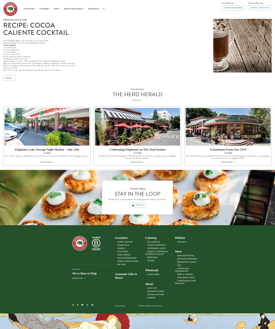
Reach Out (78, 278)
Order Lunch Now (260, 8)
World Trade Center (127, 261)
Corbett (121, 248)
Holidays (181, 242)
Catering (44, 9)
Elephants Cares (155, 291)
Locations (29, 9)
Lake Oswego (124, 255)
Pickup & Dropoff (156, 245)
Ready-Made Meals (73, 9)
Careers (151, 298)
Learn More (153, 274)
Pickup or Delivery (233, 8)
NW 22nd (121, 264)
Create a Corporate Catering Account (156, 252)
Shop (56, 9)
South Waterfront (127, 258)
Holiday (180, 237)
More (178, 251)
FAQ (179, 265)
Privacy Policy (120, 306)
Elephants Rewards (187, 259)
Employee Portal (185, 255)
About (149, 284)
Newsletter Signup (186, 262)
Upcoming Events (186, 277)
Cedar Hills (123, 245)
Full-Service (153, 242)
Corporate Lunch (156, 248)
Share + (9, 78)
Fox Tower (122, 251)
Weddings (152, 257)
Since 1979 (152, 288)
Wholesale (93, 9)
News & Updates (185, 274)
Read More (45, 162)
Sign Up (139, 205)
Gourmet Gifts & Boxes (126, 275)
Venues (151, 260)
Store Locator (125, 242)
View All (136, 100)
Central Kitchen (155, 294)
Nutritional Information (182, 269)
